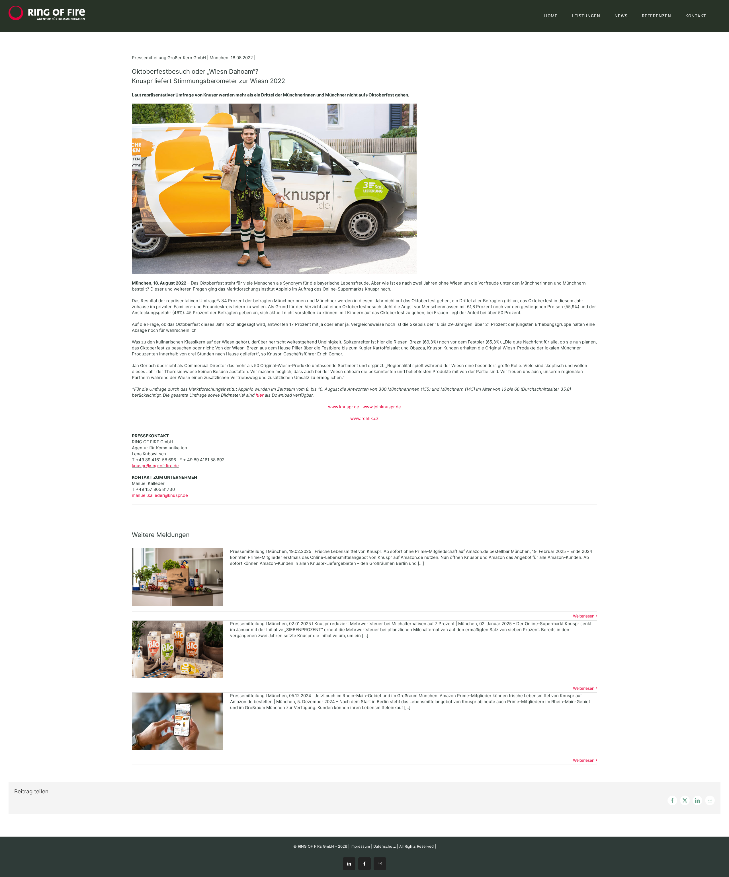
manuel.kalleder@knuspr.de (160, 495)
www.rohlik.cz (364, 418)
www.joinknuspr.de (382, 406)
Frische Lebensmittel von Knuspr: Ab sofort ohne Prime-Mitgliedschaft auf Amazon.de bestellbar (177, 577)
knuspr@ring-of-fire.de (155, 465)
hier (260, 395)
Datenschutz (384, 846)
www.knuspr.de (343, 406)
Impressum (360, 846)
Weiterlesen (583, 616)
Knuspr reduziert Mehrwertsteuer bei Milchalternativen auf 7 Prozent (177, 649)
